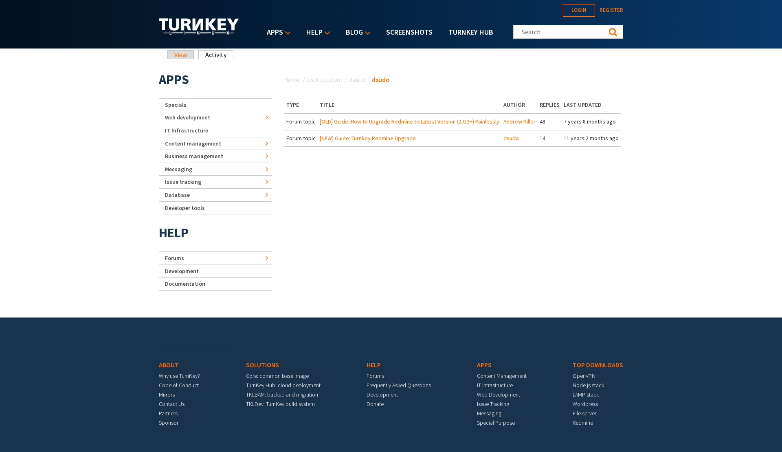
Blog (352, 32)
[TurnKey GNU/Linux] (199, 32)
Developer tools (185, 208)
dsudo (357, 79)
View (180, 55)
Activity (219, 55)
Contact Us (172, 404)
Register (611, 10)
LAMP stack (586, 394)
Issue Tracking (493, 404)
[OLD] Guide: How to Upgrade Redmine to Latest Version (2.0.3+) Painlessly (409, 121)
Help (312, 32)
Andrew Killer (519, 121)
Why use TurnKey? (179, 375)
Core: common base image (277, 375)
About (169, 365)
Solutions (262, 365)
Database (177, 194)
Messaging (178, 169)
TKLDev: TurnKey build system (280, 404)
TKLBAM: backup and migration (282, 394)
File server (584, 413)
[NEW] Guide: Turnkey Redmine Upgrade (368, 138)
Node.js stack (588, 385)
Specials (176, 104)
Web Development (498, 394)
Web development (187, 117)
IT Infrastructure (186, 130)
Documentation (185, 283)
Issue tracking (183, 181)
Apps (273, 32)
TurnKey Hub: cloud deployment (283, 385)
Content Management (502, 375)
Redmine (583, 422)
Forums (174, 258)
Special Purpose (496, 422)
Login (578, 10)
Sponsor (168, 422)
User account (324, 79)
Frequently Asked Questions (399, 385)
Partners (168, 413)
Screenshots (409, 32)
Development (182, 271)
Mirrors (167, 394)
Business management (194, 156)
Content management (193, 143)
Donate (375, 404)
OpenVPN (584, 375)
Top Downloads (598, 365)
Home (292, 79)
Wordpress (585, 404)
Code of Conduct (179, 385)
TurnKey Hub (470, 32)
